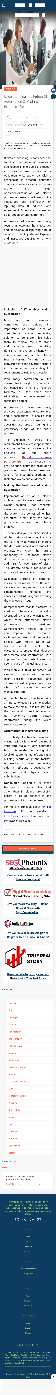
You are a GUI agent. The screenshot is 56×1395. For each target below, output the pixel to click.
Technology (15, 1031)
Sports (12, 1010)
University (14, 1131)
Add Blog (28, 1306)
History (12, 1003)
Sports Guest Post (12, 1358)
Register (28, 1328)
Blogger (10, 1184)
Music (12, 1117)
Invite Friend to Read (27, 848)
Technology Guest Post (31, 1352)
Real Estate (14, 1110)
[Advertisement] (28, 276)
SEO (11, 1088)
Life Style (13, 1017)
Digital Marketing (17, 1096)
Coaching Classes (18, 1081)
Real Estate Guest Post (20, 1355)
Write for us (28, 1252)
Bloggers (28, 1301)
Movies (12, 1053)
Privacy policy (27, 1274)
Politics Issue (15, 1046)
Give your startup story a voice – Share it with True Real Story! (28, 976)
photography (15, 1039)
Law (10, 1124)
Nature (12, 1024)
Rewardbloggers (21, 1374)
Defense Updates (17, 1067)
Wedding (13, 1103)
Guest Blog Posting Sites (33, 1360)
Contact (28, 1242)
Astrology (14, 1060)
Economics (14, 1145)
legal (28, 1279)
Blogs (28, 1296)
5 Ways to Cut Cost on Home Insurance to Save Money (20, 1177)
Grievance (28, 1247)
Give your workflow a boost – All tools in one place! (28, 877)
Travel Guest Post (12, 1352)
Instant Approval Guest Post (33, 1358)
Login (28, 1323)
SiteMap (28, 1333)
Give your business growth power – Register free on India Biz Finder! (28, 935)
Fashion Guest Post (41, 1355)
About (28, 1237)
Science (13, 1153)
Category (10, 89)
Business (13, 1074)
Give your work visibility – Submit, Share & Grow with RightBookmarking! (28, 908)
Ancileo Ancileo (22, 117)
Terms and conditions (28, 1269)
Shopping (13, 1138)
